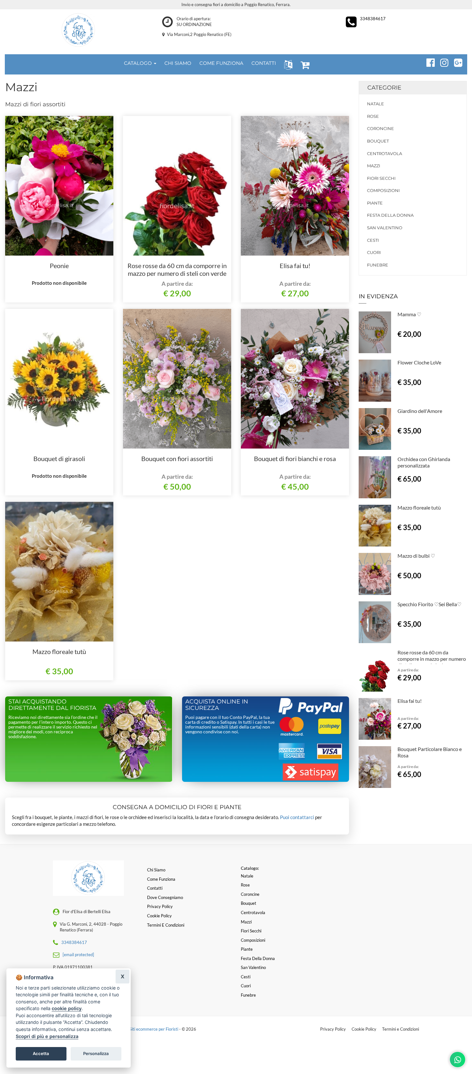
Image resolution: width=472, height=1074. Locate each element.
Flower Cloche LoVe (419, 362)
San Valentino (384, 227)
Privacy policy (160, 906)
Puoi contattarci (297, 817)
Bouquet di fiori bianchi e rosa (295, 458)
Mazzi (373, 165)
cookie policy (67, 1008)
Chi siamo (156, 869)
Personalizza (96, 1053)
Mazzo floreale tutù (59, 651)
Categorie (384, 87)
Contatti (154, 888)
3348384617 (373, 18)
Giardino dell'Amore (420, 411)
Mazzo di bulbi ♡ (416, 556)
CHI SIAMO (177, 63)
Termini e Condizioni (400, 1029)
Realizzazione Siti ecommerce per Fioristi (141, 1029)
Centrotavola (384, 153)
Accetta (41, 1053)
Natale (375, 103)
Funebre (377, 264)
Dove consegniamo (165, 897)
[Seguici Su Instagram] (442, 61)
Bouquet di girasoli (59, 458)
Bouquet (378, 141)
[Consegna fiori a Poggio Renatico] (79, 30)
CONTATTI (263, 63)
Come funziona (161, 879)
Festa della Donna (390, 215)
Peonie (59, 265)
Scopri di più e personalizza (47, 1036)
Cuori (374, 252)
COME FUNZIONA (221, 63)
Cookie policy (159, 915)
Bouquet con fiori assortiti (177, 458)
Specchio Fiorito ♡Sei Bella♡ (429, 604)
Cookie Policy (364, 1029)
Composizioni (383, 190)
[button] (287, 64)
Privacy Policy (333, 1029)
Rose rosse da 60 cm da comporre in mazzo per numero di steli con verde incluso (177, 273)
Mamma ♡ (409, 314)
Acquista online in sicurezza (216, 705)
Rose (373, 116)
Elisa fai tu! (295, 265)
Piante (375, 202)
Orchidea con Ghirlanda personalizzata (424, 462)
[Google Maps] (455, 61)
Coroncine (380, 128)
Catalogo (138, 63)
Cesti (373, 240)
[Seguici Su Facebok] (428, 61)
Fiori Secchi (381, 178)
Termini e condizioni (165, 925)
